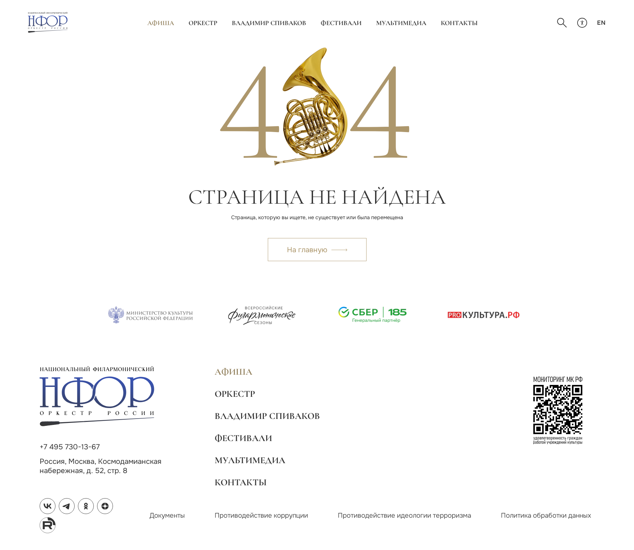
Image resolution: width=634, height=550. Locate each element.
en (601, 22)
